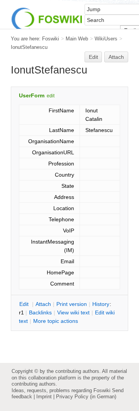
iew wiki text (73, 312)
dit (24, 304)
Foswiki (50, 39)
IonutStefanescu (29, 47)
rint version (71, 304)
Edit (93, 57)
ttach (43, 304)
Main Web (77, 39)
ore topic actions (55, 321)
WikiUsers (106, 39)
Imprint (44, 396)
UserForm (31, 95)
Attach (116, 57)
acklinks (40, 312)
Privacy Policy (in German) (86, 396)
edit (50, 96)
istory (100, 304)
